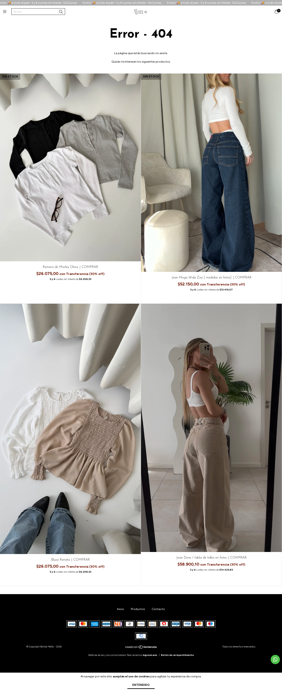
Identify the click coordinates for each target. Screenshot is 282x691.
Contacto (158, 609)
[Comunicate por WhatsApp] (275, 659)
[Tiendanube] (141, 648)
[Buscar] (61, 12)
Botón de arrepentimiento (177, 655)
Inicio (120, 609)
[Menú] (7, 11)
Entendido (141, 685)
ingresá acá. (150, 655)
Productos (138, 609)
